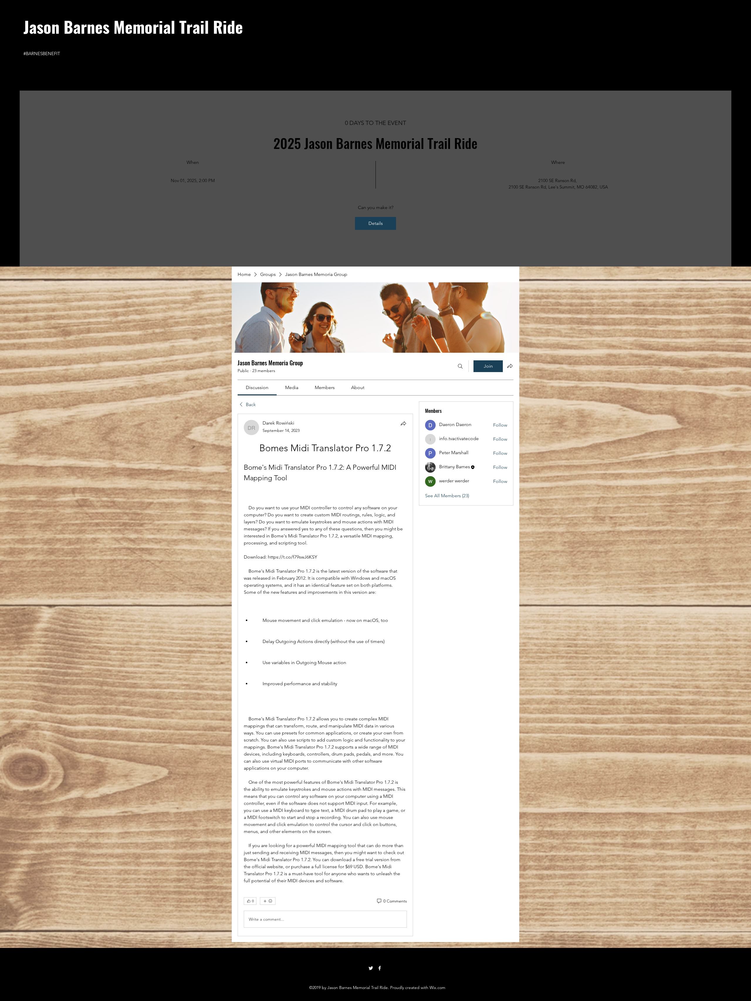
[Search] (460, 366)
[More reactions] (267, 901)
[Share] (403, 423)
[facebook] (380, 968)
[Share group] (509, 365)
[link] (257, 387)
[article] (325, 675)
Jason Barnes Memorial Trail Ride (133, 26)
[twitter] (371, 968)
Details (375, 223)
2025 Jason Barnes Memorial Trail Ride (375, 143)
